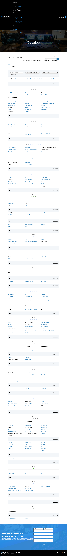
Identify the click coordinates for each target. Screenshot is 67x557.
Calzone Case (10, 151)
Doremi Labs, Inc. (44, 177)
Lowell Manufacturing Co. (46, 302)
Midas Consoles (28, 332)
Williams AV (27, 486)
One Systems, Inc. (28, 359)
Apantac (26, 99)
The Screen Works (28, 446)
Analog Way (27, 94)
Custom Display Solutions (46, 160)
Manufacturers (47, 60)
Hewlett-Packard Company (13, 243)
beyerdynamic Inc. (11, 131)
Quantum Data (27, 388)
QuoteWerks (43, 388)
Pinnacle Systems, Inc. (29, 372)
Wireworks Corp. (28, 488)
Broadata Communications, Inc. (47, 128)
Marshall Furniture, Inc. (12, 330)
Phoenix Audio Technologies (13, 381)
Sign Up (57, 56)
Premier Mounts (44, 374)
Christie (9, 164)
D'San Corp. (10, 177)
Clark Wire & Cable (28, 151)
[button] (33, 12)
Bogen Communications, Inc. (30, 126)
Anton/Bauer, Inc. (28, 96)
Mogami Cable (44, 324)
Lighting (17, 18)
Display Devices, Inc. (28, 179)
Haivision (10, 239)
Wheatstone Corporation (13, 488)
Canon (9, 158)
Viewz (26, 473)
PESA (9, 379)
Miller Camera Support (45, 322)
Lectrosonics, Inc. (11, 302)
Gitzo (26, 226)
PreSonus (43, 376)
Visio (42, 473)
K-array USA (10, 281)
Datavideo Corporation (12, 183)
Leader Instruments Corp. (13, 300)
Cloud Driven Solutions (29, 160)
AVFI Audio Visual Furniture (46, 99)
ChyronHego (27, 147)
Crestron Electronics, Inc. (46, 158)
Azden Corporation (44, 109)
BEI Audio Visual (11, 128)
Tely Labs (26, 444)
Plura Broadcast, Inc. (28, 379)
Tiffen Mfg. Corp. (28, 448)
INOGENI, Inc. (44, 256)
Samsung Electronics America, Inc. (14, 423)
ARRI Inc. (26, 107)
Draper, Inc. (43, 181)
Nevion (26, 348)
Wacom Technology (12, 486)
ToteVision (43, 442)
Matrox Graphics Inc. (29, 322)
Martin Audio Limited (12, 332)
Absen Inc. (10, 94)
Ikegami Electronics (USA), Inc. (30, 258)
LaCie (9, 298)
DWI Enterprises (44, 183)
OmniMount (27, 357)
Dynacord (43, 185)
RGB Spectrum (27, 405)
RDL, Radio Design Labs (12, 407)
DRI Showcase (18, 6)
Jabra (9, 271)
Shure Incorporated (28, 420)
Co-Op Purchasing (17, 10)
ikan (25, 256)
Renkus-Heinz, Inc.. (28, 403)
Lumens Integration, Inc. (46, 305)
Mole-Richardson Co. (45, 326)
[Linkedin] (58, 553)
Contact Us (41, 56)
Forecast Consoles (28, 212)
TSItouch (43, 446)
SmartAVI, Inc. (27, 429)
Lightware (27, 305)
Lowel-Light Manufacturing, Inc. (47, 300)
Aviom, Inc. (43, 105)
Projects (15, 7)
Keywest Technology (29, 281)
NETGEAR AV (27, 345)
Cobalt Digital (27, 162)
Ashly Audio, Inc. (28, 109)
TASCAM (10, 442)
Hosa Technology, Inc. (29, 243)
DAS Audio (10, 181)
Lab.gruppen (10, 296)
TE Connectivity (11, 446)
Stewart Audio (44, 425)
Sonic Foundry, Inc (28, 431)
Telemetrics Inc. (11, 450)
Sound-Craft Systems (45, 420)
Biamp (9, 133)
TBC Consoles (10, 444)
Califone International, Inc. (13, 149)
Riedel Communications (29, 407)
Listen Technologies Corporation (31, 309)
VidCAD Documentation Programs (14, 471)
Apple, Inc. (27, 103)
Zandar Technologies (12, 518)
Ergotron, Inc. (27, 198)
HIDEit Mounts (28, 239)
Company (16, 9)
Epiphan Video (11, 203)
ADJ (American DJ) (11, 105)
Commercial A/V (19, 17)
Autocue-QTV (44, 94)
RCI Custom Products (12, 405)
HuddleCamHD (44, 241)
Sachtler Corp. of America (13, 420)
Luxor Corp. (43, 307)
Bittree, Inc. (27, 124)
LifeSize (26, 302)
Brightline (43, 124)
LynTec (42, 309)
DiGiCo (26, 177)
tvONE (42, 450)
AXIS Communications (45, 107)
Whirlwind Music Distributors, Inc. (14, 490)
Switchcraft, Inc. (44, 431)
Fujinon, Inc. (43, 212)
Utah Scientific (27, 458)
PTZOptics (43, 381)
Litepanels (43, 294)
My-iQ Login (51, 56)
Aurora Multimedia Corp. (46, 92)
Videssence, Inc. (11, 473)
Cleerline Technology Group (30, 158)
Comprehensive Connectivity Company (48, 147)
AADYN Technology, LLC (13, 92)
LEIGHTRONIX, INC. (12, 307)
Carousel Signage (11, 160)
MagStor (9, 322)
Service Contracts (19, 24)
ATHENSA (27, 111)
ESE (25, 201)
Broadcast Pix (43, 131)
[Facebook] (62, 553)
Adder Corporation (11, 103)
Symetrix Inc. (43, 433)
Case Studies (32, 56)
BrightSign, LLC (44, 126)
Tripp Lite (43, 444)
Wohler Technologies (29, 490)
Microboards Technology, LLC (30, 330)
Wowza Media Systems (45, 486)
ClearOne (26, 155)
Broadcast (18, 16)
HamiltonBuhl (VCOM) (12, 241)
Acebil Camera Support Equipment (14, 99)
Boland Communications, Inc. (30, 128)
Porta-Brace (43, 372)
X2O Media (10, 497)
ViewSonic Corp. (28, 471)
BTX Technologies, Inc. (45, 133)
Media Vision (27, 328)
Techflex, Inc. (10, 448)
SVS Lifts (43, 429)
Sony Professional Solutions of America (32, 433)
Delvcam (9, 185)
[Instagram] (60, 553)
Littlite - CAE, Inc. (44, 296)
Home (32, 46)
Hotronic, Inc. (43, 239)
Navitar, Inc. (10, 350)
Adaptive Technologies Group (13, 101)
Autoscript (43, 96)
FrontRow (26, 216)
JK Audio (9, 274)
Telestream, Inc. (28, 442)
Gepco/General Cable (29, 224)
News (37, 56)
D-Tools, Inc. (10, 179)
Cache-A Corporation (12, 147)
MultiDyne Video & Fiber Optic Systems (48, 330)
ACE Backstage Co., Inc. (12, 96)
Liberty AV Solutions (28, 300)
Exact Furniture (44, 201)
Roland (42, 401)
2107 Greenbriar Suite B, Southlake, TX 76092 (38, 552)
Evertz (26, 203)
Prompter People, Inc (45, 379)
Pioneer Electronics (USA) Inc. (30, 374)
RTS (42, 405)
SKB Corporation (28, 423)
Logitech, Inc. (43, 298)
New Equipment (55, 60)
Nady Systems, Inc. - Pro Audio (14, 345)
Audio (17, 20)
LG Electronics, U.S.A (29, 296)
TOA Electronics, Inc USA (29, 450)
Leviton (26, 294)
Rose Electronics (44, 403)
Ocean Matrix (10, 357)
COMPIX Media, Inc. (28, 164)
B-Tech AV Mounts (11, 124)
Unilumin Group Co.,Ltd (12, 458)
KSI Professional (44, 281)
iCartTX (9, 256)
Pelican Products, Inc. (12, 374)
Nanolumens (10, 348)
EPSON (9, 205)
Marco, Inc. (10, 326)
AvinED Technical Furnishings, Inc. (47, 103)
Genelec (9, 226)
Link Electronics (28, 307)
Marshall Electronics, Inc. (13, 328)
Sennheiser (10, 427)
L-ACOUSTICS (10, 294)
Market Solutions (19, 21)
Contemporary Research (46, 153)
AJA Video (10, 107)
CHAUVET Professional (12, 162)
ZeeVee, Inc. (27, 518)
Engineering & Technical (20, 22)
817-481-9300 (48, 552)
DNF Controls (27, 181)
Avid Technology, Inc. (45, 101)
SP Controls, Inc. (44, 423)
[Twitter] (64, 553)
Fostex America (28, 214)
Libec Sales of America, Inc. (30, 298)
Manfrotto (10, 324)
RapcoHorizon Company (12, 403)
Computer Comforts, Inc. (46, 149)
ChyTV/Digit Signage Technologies (31, 149)
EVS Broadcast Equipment (46, 198)
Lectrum (9, 305)
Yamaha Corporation (12, 510)
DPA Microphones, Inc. (45, 179)
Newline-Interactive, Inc (29, 350)
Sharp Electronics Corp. (12, 431)
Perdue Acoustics (11, 376)
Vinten (42, 471)
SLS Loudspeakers (28, 425)
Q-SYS (9, 388)
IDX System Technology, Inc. (13, 258)
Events (15, 26)
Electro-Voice (10, 201)
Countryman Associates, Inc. (46, 155)
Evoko (26, 205)
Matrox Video (27, 324)
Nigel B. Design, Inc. (45, 345)
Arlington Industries (28, 105)
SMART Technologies (29, 427)
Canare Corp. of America (12, 155)
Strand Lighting (44, 427)
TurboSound (43, 448)
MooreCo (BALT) (44, 328)
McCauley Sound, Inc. (29, 326)
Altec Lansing (27, 92)
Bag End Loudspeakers (12, 126)
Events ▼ (15, 5)
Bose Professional (28, 134)
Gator (9, 224)
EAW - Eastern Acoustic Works (14, 198)
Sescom (9, 429)
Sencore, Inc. (10, 425)
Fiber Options (10, 214)
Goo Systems (43, 224)
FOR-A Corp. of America (12, 216)
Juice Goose (27, 274)
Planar (26, 376)
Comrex (42, 151)
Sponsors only (14, 74)
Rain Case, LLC (11, 401)
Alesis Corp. (10, 109)
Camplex (9, 153)
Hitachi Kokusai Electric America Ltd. (32, 241)
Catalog (15, 3)
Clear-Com (27, 153)
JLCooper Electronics (29, 271)
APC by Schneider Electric (30, 101)
